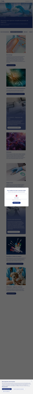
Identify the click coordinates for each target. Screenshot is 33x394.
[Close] (27, 188)
